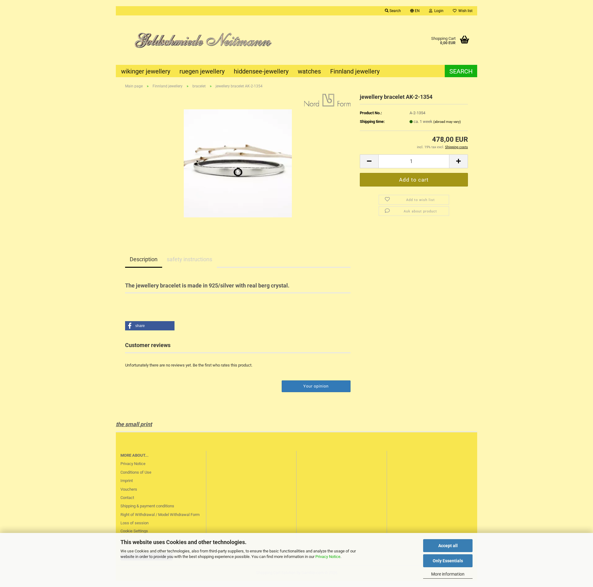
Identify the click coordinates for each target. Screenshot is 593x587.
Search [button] (395, 11)
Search (461, 71)
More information (448, 574)
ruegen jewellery (202, 71)
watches (309, 71)
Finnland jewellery (355, 71)
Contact (127, 497)
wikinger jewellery (145, 71)
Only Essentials (448, 560)
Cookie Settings (134, 531)
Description (144, 259)
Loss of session (134, 523)
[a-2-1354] (238, 163)
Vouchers (128, 489)
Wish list (464, 11)
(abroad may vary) (447, 122)
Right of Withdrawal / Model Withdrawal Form (160, 514)
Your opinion (316, 386)
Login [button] (438, 11)
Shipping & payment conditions (147, 506)
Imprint (126, 480)
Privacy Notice (327, 556)
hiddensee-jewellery (261, 71)
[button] (415, 10)
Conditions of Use (135, 472)
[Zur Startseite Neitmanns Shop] (206, 40)
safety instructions (189, 259)
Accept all (448, 545)
